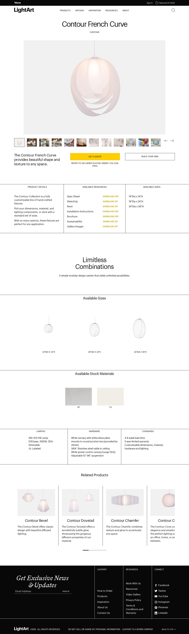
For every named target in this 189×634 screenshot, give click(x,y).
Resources (132, 589)
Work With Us (133, 583)
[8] (106, 142)
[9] (118, 142)
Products (102, 596)
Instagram (164, 602)
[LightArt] (24, 10)
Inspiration (103, 602)
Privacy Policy (133, 600)
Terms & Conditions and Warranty (134, 609)
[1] (19, 142)
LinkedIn (163, 613)
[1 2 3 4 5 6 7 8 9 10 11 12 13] (87, 142)
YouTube (163, 596)
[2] (32, 142)
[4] (56, 142)
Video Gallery (133, 594)
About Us (102, 607)
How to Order (105, 591)
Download (111, 196)
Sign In (150, 3)
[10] (131, 142)
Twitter (162, 591)
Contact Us (103, 613)
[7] (94, 142)
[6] (81, 142)
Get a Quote (95, 157)
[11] (143, 142)
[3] (44, 142)
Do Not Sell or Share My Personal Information (94, 629)
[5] (69, 142)
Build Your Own (149, 156)
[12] (156, 142)
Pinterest (163, 607)
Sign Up (65, 591)
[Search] (173, 10)
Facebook (163, 585)
